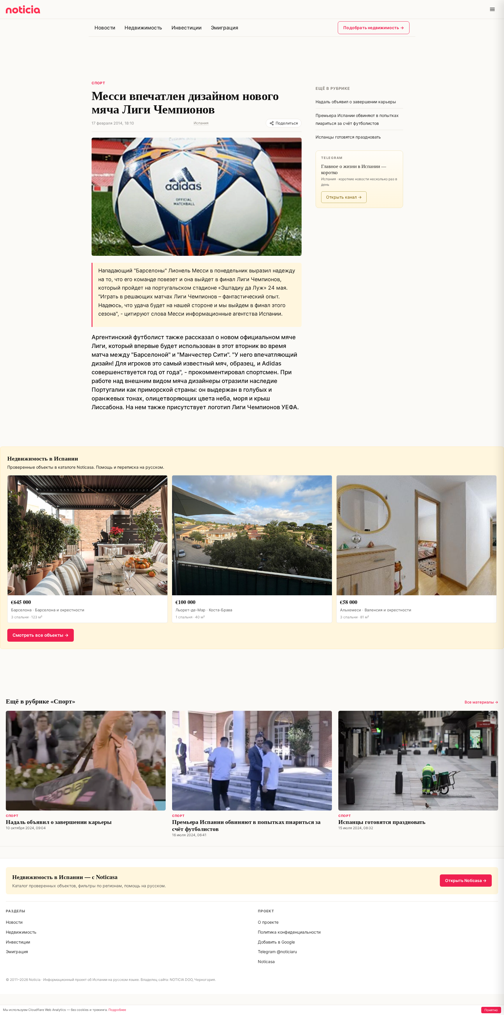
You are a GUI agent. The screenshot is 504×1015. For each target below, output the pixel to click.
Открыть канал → (344, 197)
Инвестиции (186, 28)
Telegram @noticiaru (277, 951)
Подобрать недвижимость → (373, 27)
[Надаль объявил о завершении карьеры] (86, 761)
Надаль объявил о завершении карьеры (59, 822)
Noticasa (266, 961)
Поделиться (287, 123)
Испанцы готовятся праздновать (382, 822)
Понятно (491, 1010)
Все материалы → (481, 702)
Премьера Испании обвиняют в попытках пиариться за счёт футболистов (246, 825)
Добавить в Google (276, 941)
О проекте (268, 922)
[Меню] (492, 9)
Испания (201, 123)
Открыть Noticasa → (466, 880)
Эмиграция (224, 28)
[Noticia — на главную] (23, 9)
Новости (104, 28)
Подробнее (117, 1010)
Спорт (98, 83)
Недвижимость (143, 28)
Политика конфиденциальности (289, 932)
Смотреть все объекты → (41, 635)
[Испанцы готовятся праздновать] (418, 761)
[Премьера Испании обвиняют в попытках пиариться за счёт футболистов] (252, 761)
